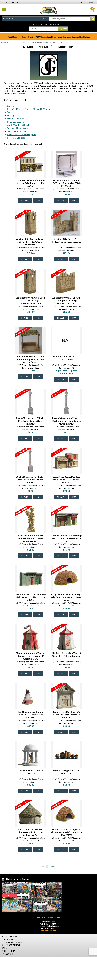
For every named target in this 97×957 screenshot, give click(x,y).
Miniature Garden (15, 121)
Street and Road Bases (17, 128)
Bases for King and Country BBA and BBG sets (28, 109)
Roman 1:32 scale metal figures (21, 134)
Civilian (10, 106)
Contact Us (7, 939)
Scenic (10, 112)
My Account (7, 954)
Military (10, 115)
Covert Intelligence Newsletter (48, 24)
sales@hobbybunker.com (48, 926)
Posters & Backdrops (16, 137)
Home (3, 42)
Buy (38, 200)
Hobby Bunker (48, 10)
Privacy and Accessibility (14, 942)
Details (24, 200)
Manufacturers (19, 42)
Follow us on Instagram (17, 879)
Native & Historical (16, 118)
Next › (53, 866)
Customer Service (10, 2)
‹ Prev (44, 866)
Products (9, 42)
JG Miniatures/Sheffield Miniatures (37, 42)
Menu (4, 9)
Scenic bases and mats (17, 131)
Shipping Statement (11, 945)
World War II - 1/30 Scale (18, 125)
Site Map (5, 948)
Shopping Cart (8, 951)
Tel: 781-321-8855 (48, 928)
